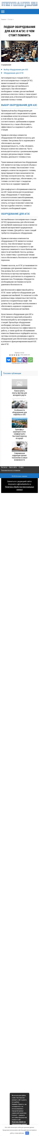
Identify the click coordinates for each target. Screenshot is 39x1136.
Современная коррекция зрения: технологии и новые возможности (19, 456)
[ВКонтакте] (8, 359)
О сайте (21, 467)
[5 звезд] (19, 355)
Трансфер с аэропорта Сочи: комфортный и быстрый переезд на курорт (19, 433)
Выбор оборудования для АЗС (16, 69)
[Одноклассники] (14, 359)
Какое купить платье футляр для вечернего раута (19, 393)
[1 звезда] (10, 355)
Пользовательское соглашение (10, 470)
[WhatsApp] (30, 359)
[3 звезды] (15, 355)
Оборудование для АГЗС (14, 73)
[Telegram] (19, 359)
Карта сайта (13, 467)
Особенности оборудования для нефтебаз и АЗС (19, 412)
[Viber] (24, 359)
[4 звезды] (17, 355)
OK (27, 1133)
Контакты (4, 467)
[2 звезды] (12, 355)
